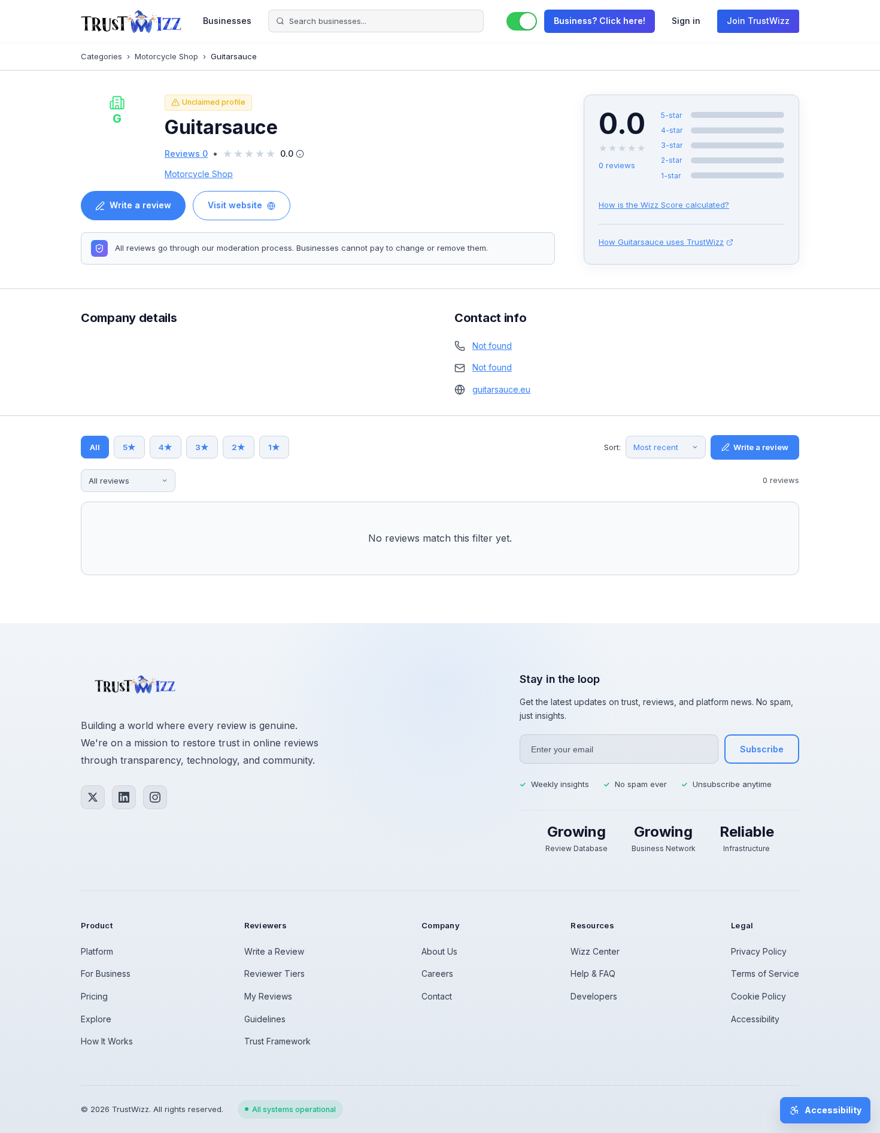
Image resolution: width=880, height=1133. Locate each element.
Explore (96, 1019)
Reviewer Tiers (274, 973)
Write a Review (274, 951)
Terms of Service (765, 973)
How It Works (107, 1041)
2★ (238, 447)
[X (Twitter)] (93, 797)
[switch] (521, 21)
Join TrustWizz (758, 21)
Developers (594, 996)
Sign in (686, 21)
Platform (97, 951)
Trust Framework (277, 1041)
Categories (101, 56)
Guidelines (265, 1019)
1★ (274, 447)
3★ (202, 447)
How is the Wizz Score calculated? (664, 204)
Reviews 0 (186, 153)
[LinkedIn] (124, 797)
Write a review (140, 205)
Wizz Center (595, 951)
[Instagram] (155, 797)
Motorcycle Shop (166, 56)
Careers (437, 973)
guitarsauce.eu (501, 389)
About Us (439, 951)
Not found (492, 346)
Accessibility (755, 1019)
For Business (106, 973)
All (95, 447)
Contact (436, 996)
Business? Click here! (599, 21)
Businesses (227, 21)
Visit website (235, 205)
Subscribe (762, 749)
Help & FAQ (593, 973)
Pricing (94, 996)
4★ (165, 447)
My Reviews (268, 996)
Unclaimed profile (213, 102)
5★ (129, 447)
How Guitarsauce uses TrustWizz (661, 242)
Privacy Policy (759, 951)
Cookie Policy (758, 996)
